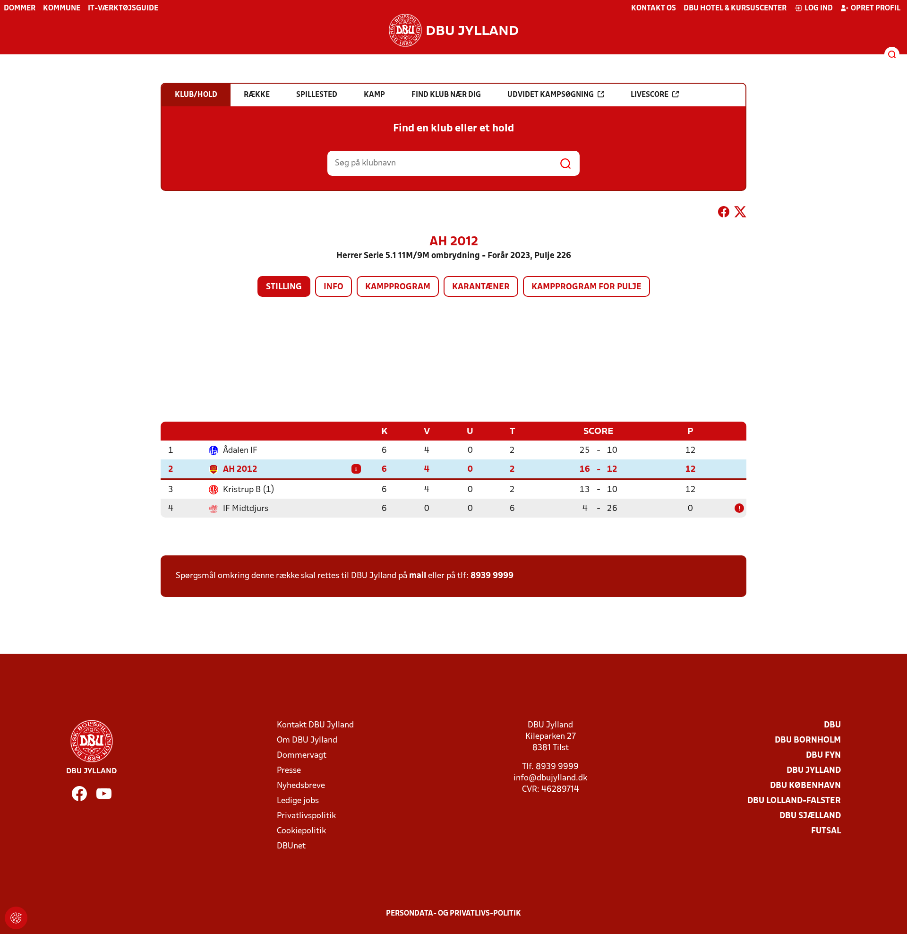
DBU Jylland (814, 771)
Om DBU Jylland (307, 740)
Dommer (19, 8)
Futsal (826, 831)
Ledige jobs (298, 801)
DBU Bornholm (808, 740)
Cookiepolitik (301, 831)
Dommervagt (301, 756)
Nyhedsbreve (301, 786)
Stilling (284, 287)
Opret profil (875, 8)
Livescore (649, 95)
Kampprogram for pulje (586, 287)
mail (417, 576)
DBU (832, 725)
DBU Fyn (823, 756)
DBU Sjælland (810, 816)
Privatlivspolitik (306, 816)
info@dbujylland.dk (550, 778)
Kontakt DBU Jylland (315, 725)
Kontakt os (653, 8)
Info (333, 287)
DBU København (805, 786)
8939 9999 (492, 576)
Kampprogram (397, 287)
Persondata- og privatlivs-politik (453, 913)
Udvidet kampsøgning (550, 95)
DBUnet (291, 846)
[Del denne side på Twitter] (740, 213)
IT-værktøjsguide (123, 8)
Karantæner (481, 287)
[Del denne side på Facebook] (723, 213)
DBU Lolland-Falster (794, 801)
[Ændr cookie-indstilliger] (16, 918)
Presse (289, 771)
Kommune (61, 8)
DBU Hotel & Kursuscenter (735, 8)
